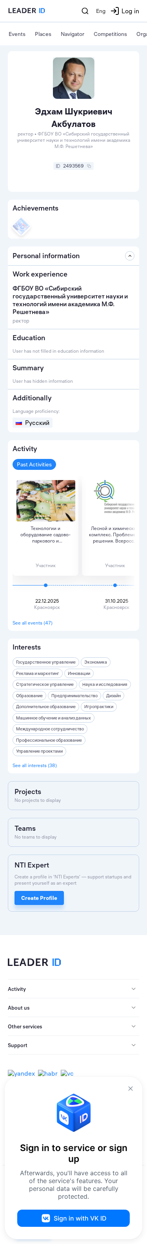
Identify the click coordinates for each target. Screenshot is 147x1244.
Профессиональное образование (49, 740)
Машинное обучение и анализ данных (53, 718)
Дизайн (113, 695)
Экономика (95, 662)
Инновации (79, 673)
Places (43, 33)
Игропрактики (98, 706)
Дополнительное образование (46, 706)
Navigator (72, 33)
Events (17, 33)
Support (17, 1045)
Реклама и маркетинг (37, 673)
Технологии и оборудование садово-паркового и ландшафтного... (45, 534)
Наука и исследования (104, 684)
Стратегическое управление (45, 684)
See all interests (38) (35, 765)
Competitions (110, 33)
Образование (29, 695)
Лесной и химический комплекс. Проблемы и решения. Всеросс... (115, 534)
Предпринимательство (74, 695)
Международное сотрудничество (50, 729)
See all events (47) (33, 623)
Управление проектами (39, 751)
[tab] (73, 989)
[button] (73, 989)
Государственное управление (46, 662)
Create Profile (39, 897)
